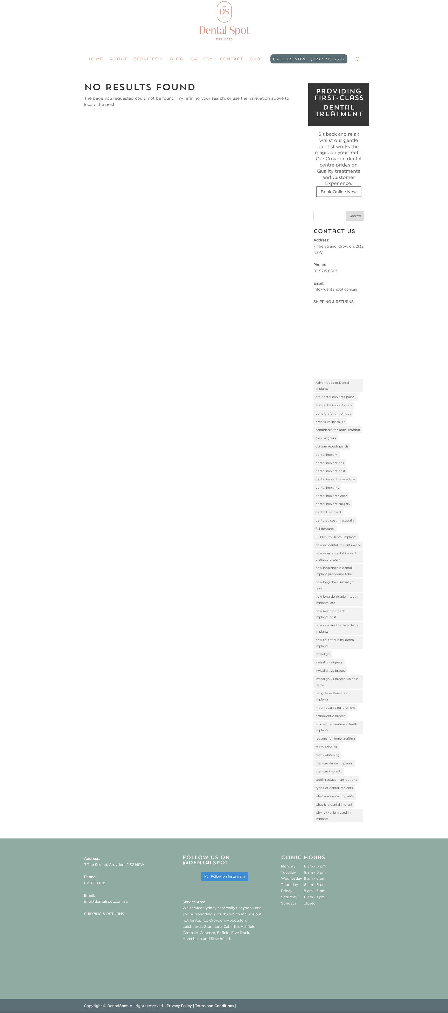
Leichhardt (192, 926)
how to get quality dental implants (335, 643)
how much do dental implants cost (331, 614)
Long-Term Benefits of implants (332, 696)
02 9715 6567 (325, 271)
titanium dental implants (334, 763)
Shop (257, 59)
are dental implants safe (334, 405)
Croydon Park (248, 908)
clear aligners (326, 438)
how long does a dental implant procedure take (334, 571)
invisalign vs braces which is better (337, 682)
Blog (177, 59)
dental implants (327, 487)
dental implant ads (330, 463)
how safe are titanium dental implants (337, 628)
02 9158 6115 (95, 883)
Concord (207, 933)
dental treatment (328, 512)
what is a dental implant (334, 804)
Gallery (201, 59)
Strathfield (220, 938)
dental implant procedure (335, 479)
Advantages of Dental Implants (332, 385)
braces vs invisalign (330, 421)
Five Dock (240, 933)
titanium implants (329, 771)
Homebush (192, 938)
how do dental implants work (338, 545)
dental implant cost (330, 471)
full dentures (325, 528)
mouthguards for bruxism (335, 707)
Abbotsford (237, 920)
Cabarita (231, 926)
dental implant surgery (333, 503)
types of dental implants (334, 788)
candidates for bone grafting (338, 429)
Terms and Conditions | (215, 1006)
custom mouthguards (332, 446)
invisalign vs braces (330, 670)
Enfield (223, 933)
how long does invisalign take (334, 585)
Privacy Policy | (181, 1006)
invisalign (323, 654)
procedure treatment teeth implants (336, 727)
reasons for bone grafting (335, 738)
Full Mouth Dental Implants (336, 537)
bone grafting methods (333, 413)
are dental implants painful (336, 397)
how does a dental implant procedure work (336, 556)
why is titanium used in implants (333, 815)
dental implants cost (331, 495)
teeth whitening (327, 755)
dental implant (327, 454)
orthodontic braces (330, 716)
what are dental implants (335, 796)
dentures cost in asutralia (335, 520)
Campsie (190, 933)
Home (96, 59)
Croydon (217, 920)
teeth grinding (326, 746)
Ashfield (248, 926)
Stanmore (213, 926)
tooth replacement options (336, 779)
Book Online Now (339, 191)
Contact (231, 59)
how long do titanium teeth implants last (337, 599)
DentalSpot (117, 1006)
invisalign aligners (329, 662)
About (118, 59)
